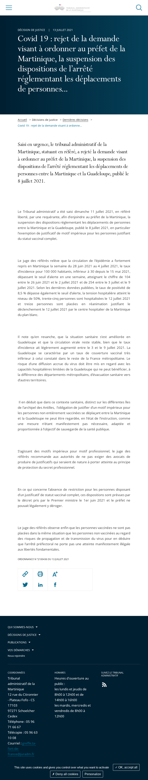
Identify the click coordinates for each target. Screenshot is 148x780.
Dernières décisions (75, 120)
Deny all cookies (66, 774)
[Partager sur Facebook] (55, 585)
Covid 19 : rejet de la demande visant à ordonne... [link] (50, 125)
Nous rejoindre (16, 655)
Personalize (93, 774)
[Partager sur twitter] (25, 585)
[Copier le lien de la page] (25, 574)
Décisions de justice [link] (45, 120)
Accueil (22, 120)
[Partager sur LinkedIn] (40, 585)
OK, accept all (127, 767)
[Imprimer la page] (40, 574)
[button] (139, 7)
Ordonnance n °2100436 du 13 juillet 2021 (43, 559)
